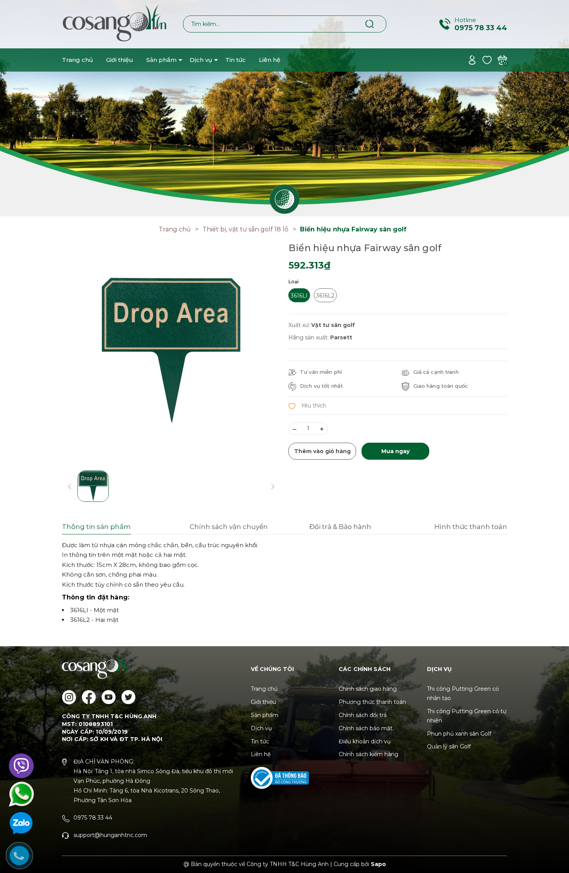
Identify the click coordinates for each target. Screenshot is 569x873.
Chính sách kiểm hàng (368, 754)
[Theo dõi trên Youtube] (108, 697)
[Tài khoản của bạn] (472, 59)
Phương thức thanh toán (372, 701)
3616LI (299, 295)
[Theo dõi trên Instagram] (69, 697)
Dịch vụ (201, 59)
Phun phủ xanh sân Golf (459, 733)
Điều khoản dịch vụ (365, 741)
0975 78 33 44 (480, 28)
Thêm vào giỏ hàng (322, 451)
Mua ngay (395, 451)
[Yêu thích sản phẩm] (487, 59)
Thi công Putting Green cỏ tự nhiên (466, 716)
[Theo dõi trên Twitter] (128, 697)
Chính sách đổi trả (363, 715)
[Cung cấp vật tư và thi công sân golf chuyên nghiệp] (284, 107)
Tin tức (235, 59)
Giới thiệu (119, 59)
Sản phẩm (161, 59)
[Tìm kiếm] (369, 23)
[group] (171, 351)
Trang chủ (77, 59)
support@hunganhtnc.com (110, 835)
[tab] (117, 527)
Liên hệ (269, 59)
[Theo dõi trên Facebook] (89, 697)
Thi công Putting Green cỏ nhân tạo (463, 693)
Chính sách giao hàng (368, 688)
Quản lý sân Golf (449, 746)
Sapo (378, 864)
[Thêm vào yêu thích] (307, 405)
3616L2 (325, 295)
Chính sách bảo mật (365, 728)
